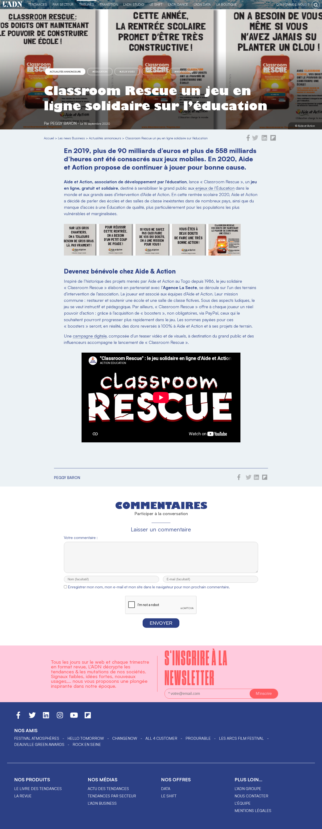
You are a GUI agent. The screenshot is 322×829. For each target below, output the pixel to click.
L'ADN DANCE (178, 4)
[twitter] (255, 139)
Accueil (49, 138)
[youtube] (74, 717)
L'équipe (243, 803)
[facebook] (248, 139)
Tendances (37, 4)
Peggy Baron (63, 123)
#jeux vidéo (127, 71)
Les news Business (71, 138)
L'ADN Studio (133, 4)
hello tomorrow (85, 738)
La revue (23, 796)
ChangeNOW (124, 738)
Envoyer (161, 623)
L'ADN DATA (202, 4)
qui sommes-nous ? (292, 4)
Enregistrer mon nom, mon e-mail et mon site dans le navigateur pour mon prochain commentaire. (149, 587)
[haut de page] (314, 823)
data (165, 788)
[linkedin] (264, 139)
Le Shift (156, 4)
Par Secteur (63, 4)
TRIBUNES (86, 4)
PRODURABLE (198, 738)
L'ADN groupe (248, 788)
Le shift (169, 796)
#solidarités (154, 71)
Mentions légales (253, 810)
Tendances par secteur (112, 796)
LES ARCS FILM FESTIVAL (241, 738)
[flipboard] (273, 139)
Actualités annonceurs (65, 71)
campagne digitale (90, 335)
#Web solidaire (184, 71)
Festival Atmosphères (36, 738)
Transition (109, 4)
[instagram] (60, 717)
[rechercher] (316, 5)
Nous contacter (251, 796)
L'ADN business (102, 803)
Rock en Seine (87, 744)
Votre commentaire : (81, 537)
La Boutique (226, 4)
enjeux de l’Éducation (214, 188)
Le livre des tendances (38, 788)
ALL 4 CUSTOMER (161, 738)
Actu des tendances (108, 788)
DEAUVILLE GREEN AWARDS (39, 744)
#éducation (99, 71)
